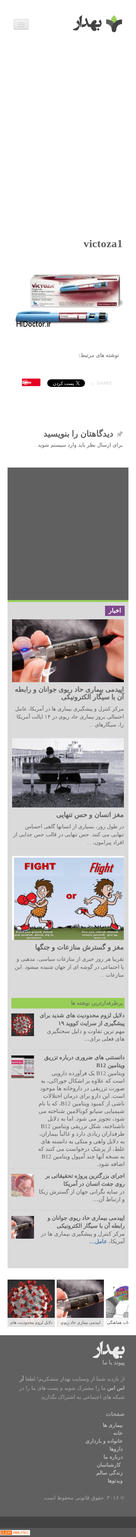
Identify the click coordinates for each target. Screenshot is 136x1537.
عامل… (98, 1241)
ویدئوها (115, 1481)
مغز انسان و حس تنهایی (90, 814)
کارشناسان (109, 1465)
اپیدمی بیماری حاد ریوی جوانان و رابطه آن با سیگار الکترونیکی (69, 693)
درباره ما (113, 1457)
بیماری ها (113, 1425)
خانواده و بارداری (104, 1441)
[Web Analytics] (15, 1532)
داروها (116, 1449)
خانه (118, 1433)
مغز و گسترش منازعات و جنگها (79, 947)
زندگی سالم (109, 1473)
